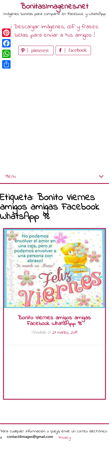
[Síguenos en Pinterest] (37, 54)
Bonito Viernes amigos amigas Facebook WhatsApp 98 (54, 321)
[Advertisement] (54, 113)
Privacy (64, 437)
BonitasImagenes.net (54, 6)
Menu (10, 176)
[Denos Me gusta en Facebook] (73, 54)
